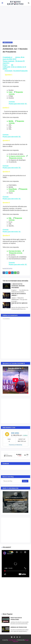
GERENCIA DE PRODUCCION (19, 627)
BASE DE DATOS (8, 268)
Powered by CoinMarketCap (15, 444)
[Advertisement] (15, 22)
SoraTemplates (12, 640)
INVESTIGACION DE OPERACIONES (16, 618)
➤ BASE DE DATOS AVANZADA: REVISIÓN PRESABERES (17, 285)
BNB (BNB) (15, 433)
